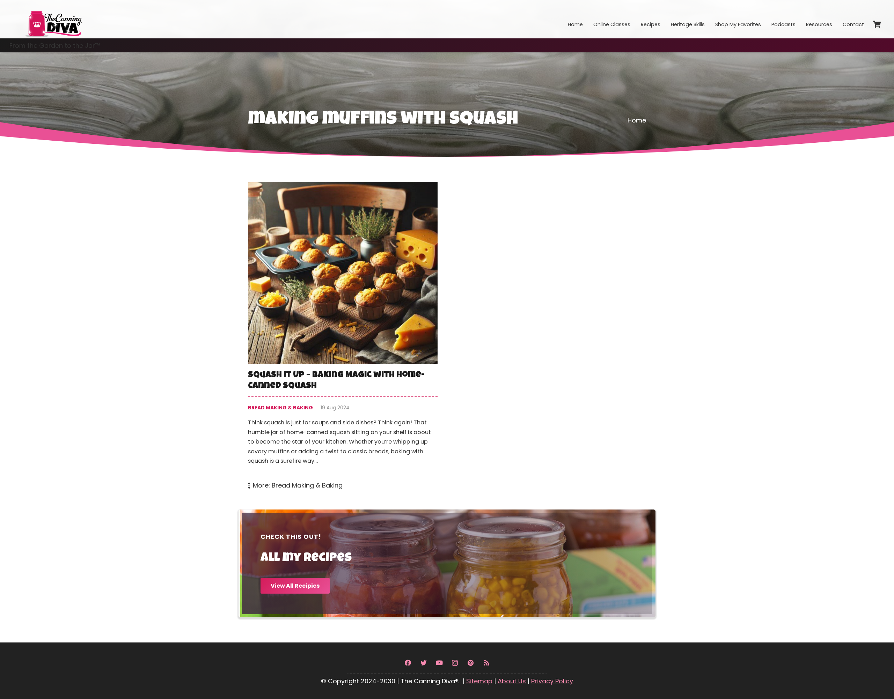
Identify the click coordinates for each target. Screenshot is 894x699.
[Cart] (877, 24)
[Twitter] (423, 663)
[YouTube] (439, 663)
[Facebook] (408, 663)
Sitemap (479, 681)
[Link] (53, 19)
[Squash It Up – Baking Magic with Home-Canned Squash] (343, 336)
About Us (512, 681)
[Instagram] (455, 663)
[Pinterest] (470, 663)
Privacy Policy (552, 681)
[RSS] (486, 663)
